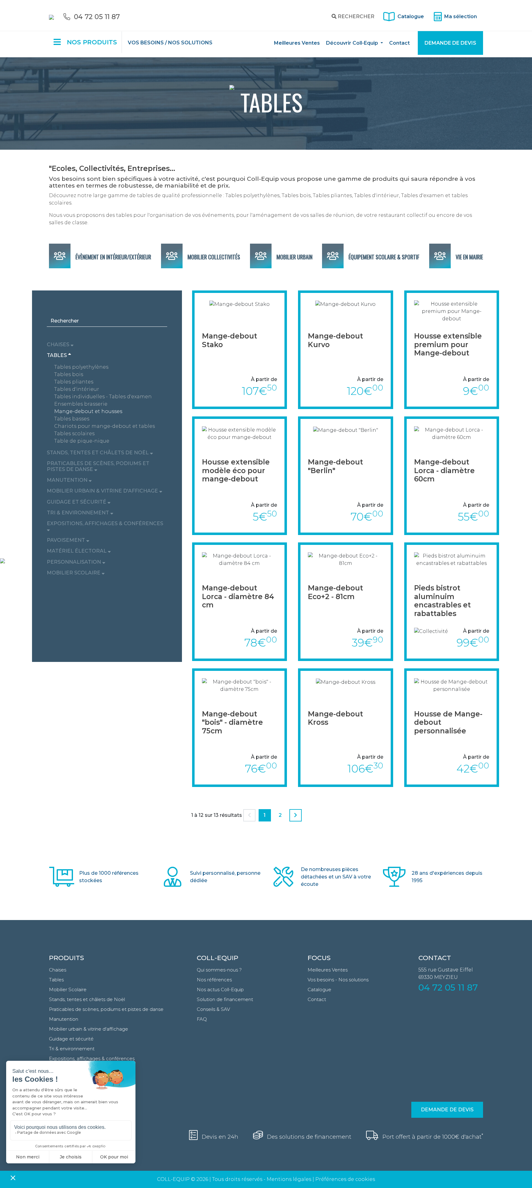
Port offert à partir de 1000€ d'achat (432, 1136)
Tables (57, 355)
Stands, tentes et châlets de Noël (98, 453)
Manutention (68, 480)
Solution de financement (225, 999)
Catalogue (409, 16)
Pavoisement (66, 540)
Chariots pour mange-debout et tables (104, 426)
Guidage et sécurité (77, 502)
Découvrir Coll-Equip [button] (352, 43)
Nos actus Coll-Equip (220, 989)
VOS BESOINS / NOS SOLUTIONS (170, 43)
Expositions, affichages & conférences (105, 523)
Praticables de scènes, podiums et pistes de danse (98, 466)
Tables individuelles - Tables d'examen (103, 396)
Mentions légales (289, 1179)
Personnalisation (74, 562)
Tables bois (68, 374)
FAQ (202, 1019)
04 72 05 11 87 (448, 987)
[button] (107, 344)
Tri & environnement (78, 513)
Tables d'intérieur (76, 389)
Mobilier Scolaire (74, 573)
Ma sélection (460, 16)
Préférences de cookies (345, 1179)
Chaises (59, 344)
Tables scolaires (74, 433)
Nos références (214, 980)
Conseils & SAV (213, 1009)
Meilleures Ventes (297, 43)
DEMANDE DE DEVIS (450, 43)
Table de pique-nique (81, 441)
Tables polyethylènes (81, 367)
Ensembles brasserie (80, 404)
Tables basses (71, 419)
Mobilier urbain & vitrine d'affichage (103, 491)
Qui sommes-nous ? (219, 970)
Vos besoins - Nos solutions (338, 980)
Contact (399, 43)
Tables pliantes (73, 382)
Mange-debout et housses (88, 411)
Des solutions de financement (308, 1136)
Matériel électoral (77, 551)
